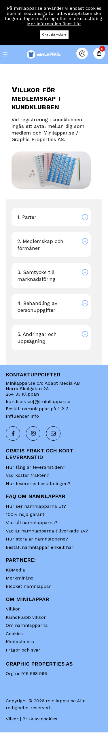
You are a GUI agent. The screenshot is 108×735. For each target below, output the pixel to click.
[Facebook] (13, 433)
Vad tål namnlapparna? (32, 522)
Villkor (13, 609)
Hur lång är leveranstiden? (35, 467)
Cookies (14, 633)
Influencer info (22, 416)
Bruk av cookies (39, 719)
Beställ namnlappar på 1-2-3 (37, 408)
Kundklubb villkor (26, 617)
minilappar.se (61, 700)
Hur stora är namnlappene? (37, 539)
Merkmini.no (19, 578)
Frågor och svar (23, 650)
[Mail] (53, 433)
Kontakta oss (20, 641)
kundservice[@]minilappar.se (38, 401)
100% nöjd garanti (26, 514)
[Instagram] (33, 433)
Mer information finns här (54, 23)
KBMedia (15, 570)
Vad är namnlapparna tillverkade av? (47, 531)
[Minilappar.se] (54, 54)
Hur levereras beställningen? (38, 483)
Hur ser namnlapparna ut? (36, 506)
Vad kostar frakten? (27, 475)
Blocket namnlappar (28, 586)
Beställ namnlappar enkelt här (39, 547)
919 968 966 (34, 673)
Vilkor (12, 719)
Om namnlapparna (27, 625)
